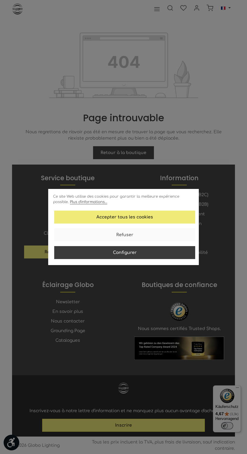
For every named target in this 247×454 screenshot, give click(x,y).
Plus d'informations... (88, 202)
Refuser (124, 235)
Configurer (125, 252)
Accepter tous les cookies (124, 217)
